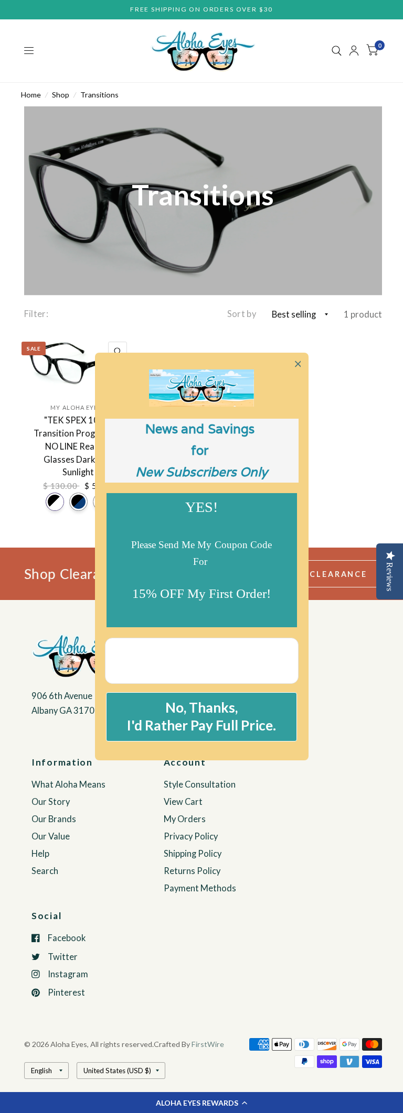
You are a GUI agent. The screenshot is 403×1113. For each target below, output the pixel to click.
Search (44, 871)
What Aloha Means (68, 784)
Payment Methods (200, 888)
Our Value (50, 836)
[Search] (336, 50)
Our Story (50, 801)
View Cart (183, 801)
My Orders (185, 819)
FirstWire (208, 1044)
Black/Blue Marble (78, 502)
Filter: (36, 314)
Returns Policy (192, 871)
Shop (60, 94)
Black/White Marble (55, 502)
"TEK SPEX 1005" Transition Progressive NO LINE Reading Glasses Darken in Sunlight (78, 446)
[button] (201, 1102)
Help (40, 853)
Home (31, 94)
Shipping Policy (192, 853)
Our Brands (53, 819)
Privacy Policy (191, 836)
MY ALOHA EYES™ (78, 407)
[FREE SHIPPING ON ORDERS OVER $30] (201, 9)
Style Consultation (200, 784)
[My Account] (354, 50)
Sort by (241, 314)
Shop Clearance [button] (323, 574)
